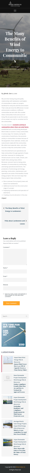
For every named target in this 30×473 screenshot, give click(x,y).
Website (5, 285)
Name (5, 268)
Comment (6, 247)
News (20, 357)
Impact (4, 198)
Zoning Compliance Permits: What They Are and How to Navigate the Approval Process (20, 388)
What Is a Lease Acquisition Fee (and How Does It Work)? (20, 432)
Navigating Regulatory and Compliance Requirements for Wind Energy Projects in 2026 (19, 411)
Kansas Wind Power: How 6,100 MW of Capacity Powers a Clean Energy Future (20, 367)
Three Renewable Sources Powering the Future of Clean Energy (20, 451)
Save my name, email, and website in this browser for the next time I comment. (16, 295)
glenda (6, 93)
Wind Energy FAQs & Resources (19, 360)
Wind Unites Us (20, 467)
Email (5, 276)
